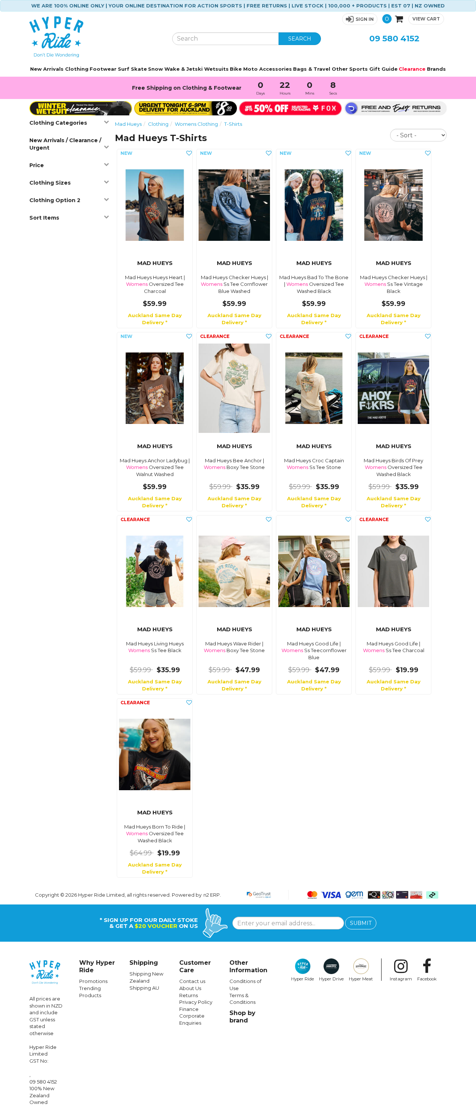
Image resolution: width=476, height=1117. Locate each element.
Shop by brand (242, 1016)
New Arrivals (47, 69)
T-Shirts (233, 124)
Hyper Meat (361, 979)
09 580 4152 (394, 38)
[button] (359, 19)
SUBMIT (361, 923)
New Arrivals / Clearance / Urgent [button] (65, 144)
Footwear (103, 69)
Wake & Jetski (183, 69)
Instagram (401, 979)
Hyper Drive (331, 979)
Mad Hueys (128, 124)
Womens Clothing (196, 124)
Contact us (192, 981)
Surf (123, 69)
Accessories (275, 69)
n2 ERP (211, 895)
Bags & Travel (311, 69)
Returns (188, 995)
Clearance (412, 69)
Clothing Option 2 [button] (54, 200)
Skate (139, 69)
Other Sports (350, 69)
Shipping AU (144, 988)
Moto (250, 69)
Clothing (77, 69)
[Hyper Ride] (95, 36)
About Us (190, 988)
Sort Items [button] (44, 217)
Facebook (427, 979)
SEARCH (299, 38)
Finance (189, 1009)
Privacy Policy (195, 1002)
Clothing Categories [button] (58, 122)
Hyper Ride (302, 979)
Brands (436, 69)
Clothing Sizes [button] (50, 182)
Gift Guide (383, 69)
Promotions (93, 981)
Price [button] (36, 165)
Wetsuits (216, 69)
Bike (236, 69)
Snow (155, 69)
